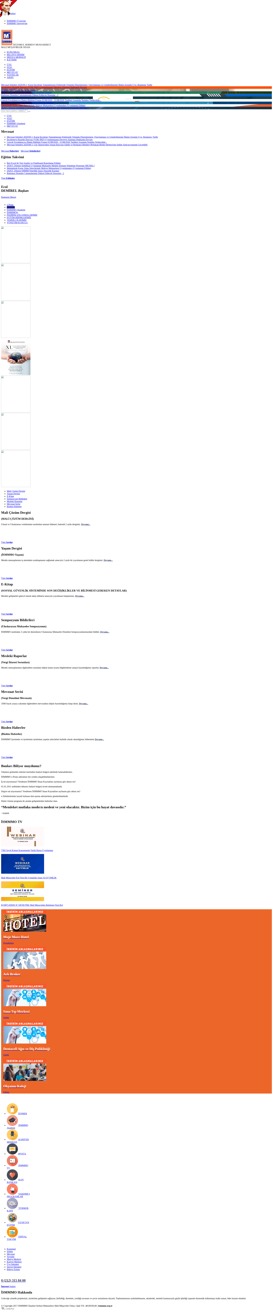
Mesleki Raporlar (14, 501)
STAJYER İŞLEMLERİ (45, 1286)
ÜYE (9, 64)
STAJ (9, 67)
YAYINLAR (13, 75)
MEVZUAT (12, 72)
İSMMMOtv (12, 212)
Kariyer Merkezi (14, 1262)
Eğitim (10, 1251)
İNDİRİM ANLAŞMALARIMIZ (22, 215)
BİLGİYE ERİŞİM (15, 54)
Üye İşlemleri (13, 1264)
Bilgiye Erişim (13, 1269)
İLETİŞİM (11, 60)
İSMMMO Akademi (16, 210)
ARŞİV (10, 77)
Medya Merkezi (14, 1259)
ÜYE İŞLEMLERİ (24, 1286)
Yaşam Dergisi (13, 493)
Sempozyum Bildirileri (17, 499)
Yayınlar (10, 1256)
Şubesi (8, 1286)
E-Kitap (10, 496)
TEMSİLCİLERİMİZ (17, 220)
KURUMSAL (13, 52)
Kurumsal (11, 1249)
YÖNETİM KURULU (17, 222)
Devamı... (85, 524)
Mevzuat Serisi (13, 504)
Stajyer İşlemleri (14, 1267)
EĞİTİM (11, 70)
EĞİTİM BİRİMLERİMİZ (19, 217)
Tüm (8, 178)
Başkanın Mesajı (8, 197)
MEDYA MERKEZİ (16, 57)
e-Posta (10, 204)
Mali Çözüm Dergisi (16, 491)
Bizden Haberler (14, 506)
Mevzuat (10, 151)
